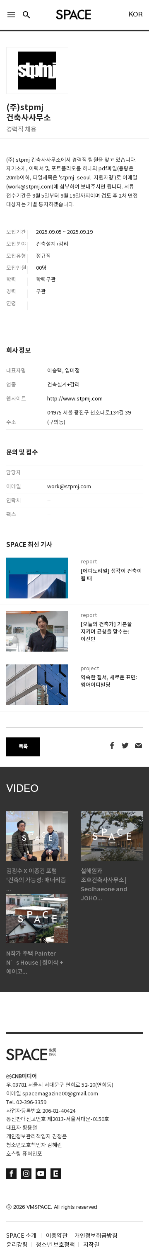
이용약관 (56, 1236)
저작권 (91, 1245)
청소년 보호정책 (55, 1245)
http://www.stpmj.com (75, 399)
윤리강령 (17, 1245)
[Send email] (138, 746)
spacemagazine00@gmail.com (60, 1094)
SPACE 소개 (21, 1236)
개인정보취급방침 (96, 1236)
